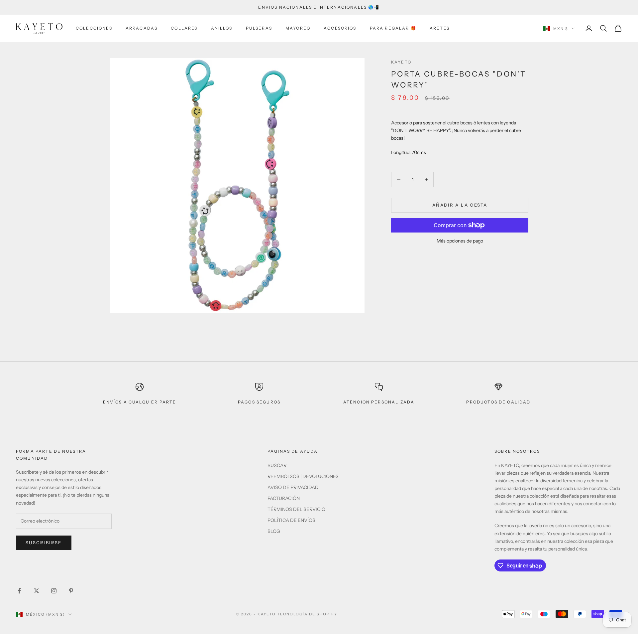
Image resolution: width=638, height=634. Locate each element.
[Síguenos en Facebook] (19, 590)
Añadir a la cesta (459, 205)
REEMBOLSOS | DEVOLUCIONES (303, 476)
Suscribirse (44, 542)
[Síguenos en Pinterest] (71, 590)
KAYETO (401, 62)
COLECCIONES (94, 28)
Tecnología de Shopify (307, 614)
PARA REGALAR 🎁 (393, 28)
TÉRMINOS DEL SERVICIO (296, 509)
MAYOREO (297, 28)
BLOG (273, 531)
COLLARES (184, 28)
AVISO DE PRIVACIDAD (293, 487)
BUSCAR (276, 465)
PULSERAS (259, 28)
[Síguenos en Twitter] (36, 590)
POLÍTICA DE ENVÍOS (291, 520)
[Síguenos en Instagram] (54, 590)
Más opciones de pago (460, 241)
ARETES (440, 28)
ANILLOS (222, 28)
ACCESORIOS (340, 28)
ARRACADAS (142, 28)
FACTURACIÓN (283, 498)
